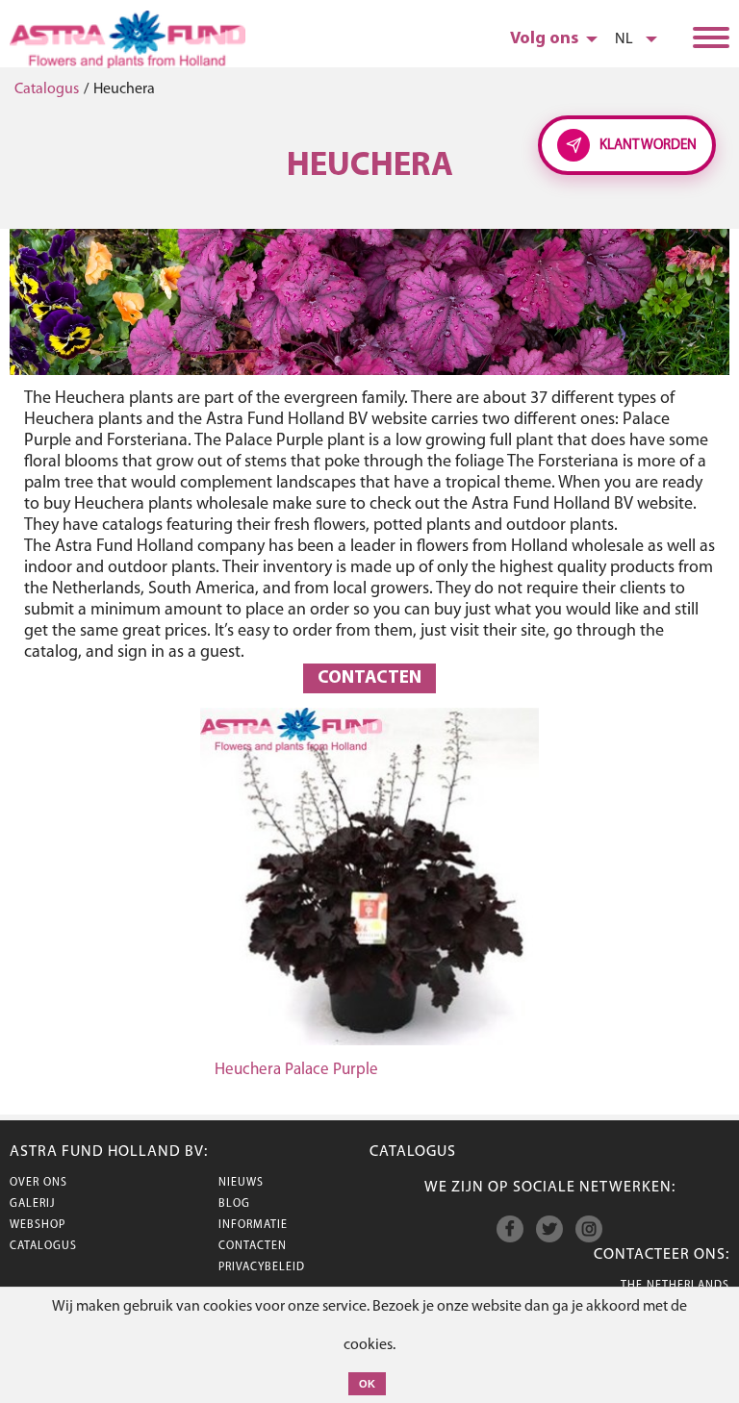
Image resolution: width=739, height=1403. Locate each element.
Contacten (369, 678)
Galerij (32, 1204)
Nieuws (241, 1183)
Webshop (37, 1225)
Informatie (253, 1225)
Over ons (38, 1183)
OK (367, 1384)
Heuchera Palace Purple (296, 1070)
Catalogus (46, 89)
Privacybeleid (261, 1267)
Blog (234, 1204)
